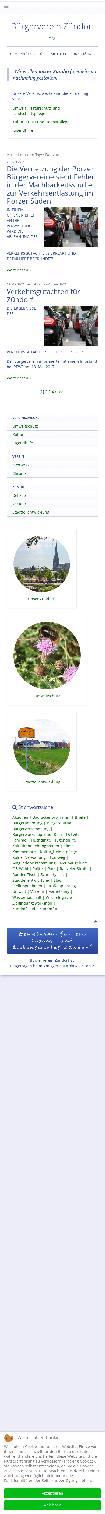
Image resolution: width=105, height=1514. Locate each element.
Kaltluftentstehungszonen (35, 846)
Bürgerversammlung (31, 828)
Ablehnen (52, 1505)
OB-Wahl (20, 868)
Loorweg (57, 857)
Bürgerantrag (59, 823)
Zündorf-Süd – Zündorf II (34, 908)
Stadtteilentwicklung (30, 512)
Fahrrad (19, 840)
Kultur (18, 434)
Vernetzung (59, 891)
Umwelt (19, 891)
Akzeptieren (52, 1493)
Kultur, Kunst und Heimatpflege (40, 121)
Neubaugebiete (74, 863)
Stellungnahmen (27, 885)
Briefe (80, 817)
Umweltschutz (25, 426)
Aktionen (20, 817)
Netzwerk (20, 465)
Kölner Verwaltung (29, 857)
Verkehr (19, 503)
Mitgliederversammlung (34, 863)
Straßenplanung (61, 885)
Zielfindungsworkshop (32, 903)
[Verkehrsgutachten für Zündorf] (71, 326)
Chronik (19, 473)
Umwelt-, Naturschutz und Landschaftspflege (36, 111)
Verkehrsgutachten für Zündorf (43, 295)
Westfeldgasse (59, 897)
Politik (38, 868)
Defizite (19, 495)
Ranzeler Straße (74, 868)
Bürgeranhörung (27, 823)
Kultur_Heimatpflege (58, 851)
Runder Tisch (24, 874)
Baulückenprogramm (52, 817)
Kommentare (24, 851)
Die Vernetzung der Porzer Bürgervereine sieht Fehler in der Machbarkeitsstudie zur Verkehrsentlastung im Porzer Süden (50, 185)
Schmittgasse (53, 874)
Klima (69, 846)
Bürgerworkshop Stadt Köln (37, 834)
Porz (51, 868)
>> (62, 391)
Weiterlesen (17, 270)
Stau (58, 880)
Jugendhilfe (22, 130)
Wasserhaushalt (26, 897)
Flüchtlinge (41, 840)
